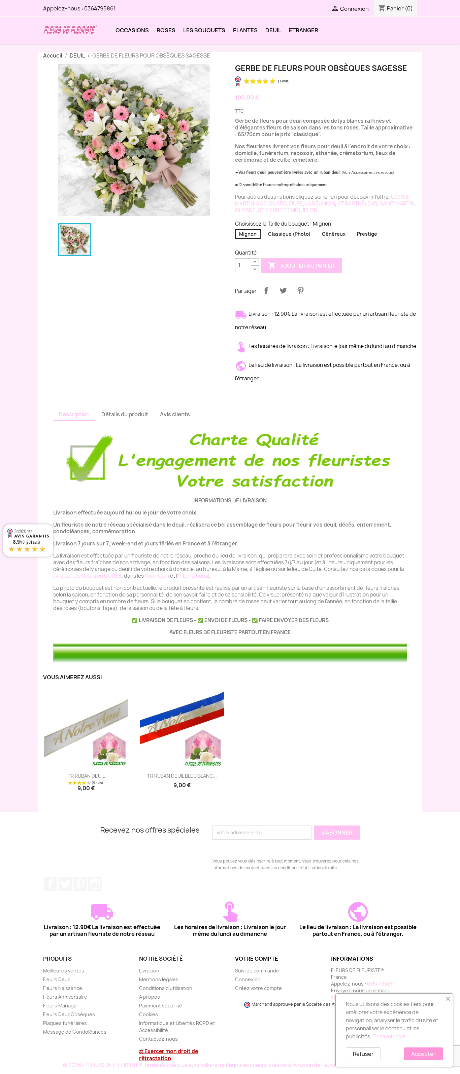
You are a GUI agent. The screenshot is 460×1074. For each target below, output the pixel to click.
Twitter (65, 884)
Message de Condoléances (74, 1032)
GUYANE (245, 210)
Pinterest (300, 290)
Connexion (248, 979)
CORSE (399, 196)
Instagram (95, 884)
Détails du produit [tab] (124, 414)
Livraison (149, 970)
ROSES (166, 30)
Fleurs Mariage (60, 1005)
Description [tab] (74, 414)
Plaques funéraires (65, 1023)
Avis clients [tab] (175, 414)
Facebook (50, 884)
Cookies (148, 1014)
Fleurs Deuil (56, 979)
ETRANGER (303, 30)
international (193, 575)
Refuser (363, 1054)
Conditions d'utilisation (165, 988)
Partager (266, 290)
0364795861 (100, 8)
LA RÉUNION (320, 203)
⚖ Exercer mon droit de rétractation (168, 1055)
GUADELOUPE (286, 203)
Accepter (423, 1054)
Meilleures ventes (63, 970)
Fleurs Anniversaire (65, 997)
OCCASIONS (132, 30)
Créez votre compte (258, 988)
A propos (149, 997)
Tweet (283, 290)
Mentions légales (158, 979)
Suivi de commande (257, 970)
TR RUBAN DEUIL (86, 776)
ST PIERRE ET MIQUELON (288, 210)
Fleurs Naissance (62, 988)
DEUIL (273, 30)
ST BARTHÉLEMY (357, 203)
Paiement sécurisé (160, 1005)
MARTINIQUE (250, 203)
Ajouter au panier (301, 265)
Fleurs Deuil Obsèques (69, 1014)
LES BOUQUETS (204, 30)
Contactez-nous (158, 1039)
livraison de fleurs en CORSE (87, 575)
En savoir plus (388, 1036)
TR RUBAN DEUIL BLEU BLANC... (182, 776)
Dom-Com (157, 575)
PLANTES (245, 30)
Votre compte (256, 958)
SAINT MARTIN (397, 203)
